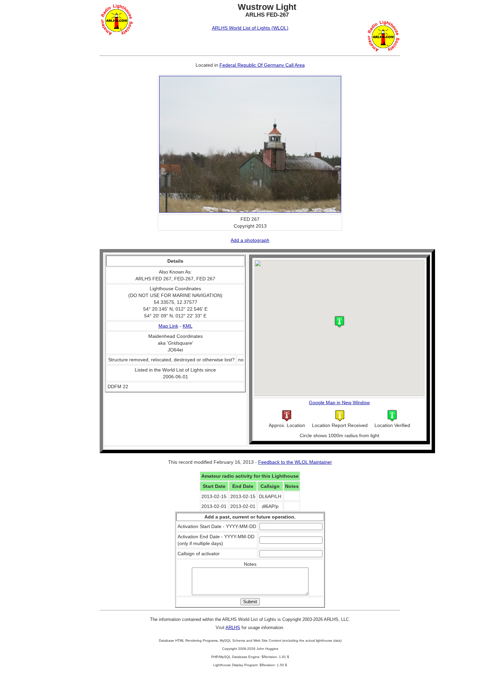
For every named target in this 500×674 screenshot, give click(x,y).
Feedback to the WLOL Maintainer (295, 462)
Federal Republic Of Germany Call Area (262, 65)
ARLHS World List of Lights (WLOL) (250, 28)
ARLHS (233, 627)
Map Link (168, 326)
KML (188, 326)
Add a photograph (250, 240)
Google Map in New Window (339, 402)
